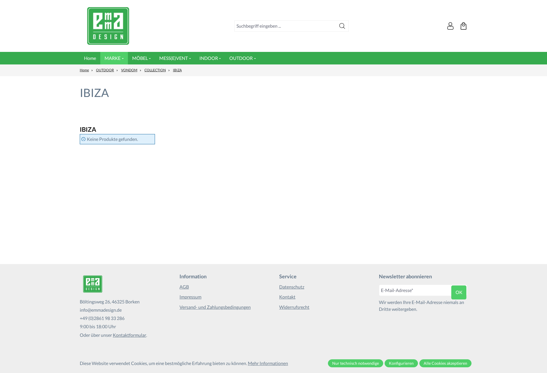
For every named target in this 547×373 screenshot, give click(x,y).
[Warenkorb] (463, 26)
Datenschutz (291, 286)
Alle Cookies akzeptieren (445, 363)
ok (459, 292)
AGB (184, 286)
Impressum (190, 296)
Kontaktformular (129, 335)
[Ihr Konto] (450, 26)
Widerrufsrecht (294, 307)
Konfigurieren (401, 363)
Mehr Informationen (268, 363)
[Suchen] (342, 26)
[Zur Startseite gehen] (108, 26)
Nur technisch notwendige (355, 363)
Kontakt (287, 296)
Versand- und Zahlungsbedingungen (215, 307)
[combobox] (285, 26)
